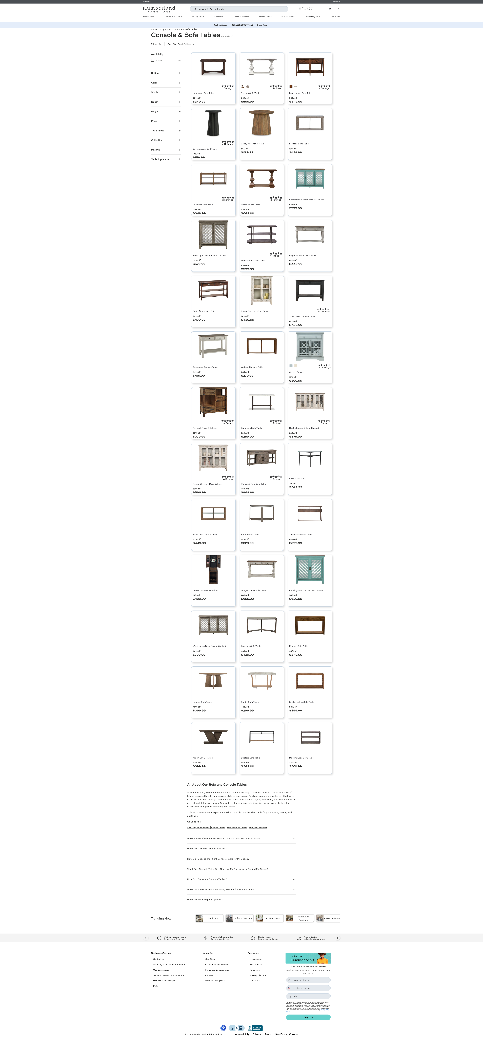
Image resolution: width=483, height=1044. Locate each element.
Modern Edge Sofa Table (301, 757)
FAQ (155, 986)
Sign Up (308, 1017)
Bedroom (218, 17)
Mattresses (148, 17)
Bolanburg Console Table (205, 366)
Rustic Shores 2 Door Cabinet (256, 311)
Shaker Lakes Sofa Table (301, 701)
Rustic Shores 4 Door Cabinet (207, 483)
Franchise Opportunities (217, 969)
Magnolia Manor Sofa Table (302, 255)
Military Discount (258, 975)
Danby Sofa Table (250, 701)
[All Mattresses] (259, 918)
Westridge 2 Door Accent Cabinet (209, 255)
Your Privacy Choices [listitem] (286, 1034)
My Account (256, 958)
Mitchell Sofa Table (298, 646)
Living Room (198, 17)
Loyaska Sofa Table (299, 143)
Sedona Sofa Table (250, 93)
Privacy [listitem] (257, 1034)
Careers (209, 975)
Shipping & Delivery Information (169, 964)
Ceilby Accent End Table (205, 148)
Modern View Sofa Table (253, 260)
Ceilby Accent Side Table (253, 143)
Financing (255, 969)
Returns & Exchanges (164, 980)
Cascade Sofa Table (251, 646)
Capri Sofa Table (297, 478)
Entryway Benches (258, 827)
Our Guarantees (161, 969)
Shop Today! (263, 24)
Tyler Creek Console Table (302, 316)
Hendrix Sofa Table (202, 701)
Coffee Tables (218, 827)
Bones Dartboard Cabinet (205, 590)
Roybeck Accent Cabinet (205, 427)
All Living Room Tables (198, 827)
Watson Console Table (252, 366)
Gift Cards (255, 980)
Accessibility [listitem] (242, 1034)
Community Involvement (217, 964)
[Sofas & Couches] (229, 918)
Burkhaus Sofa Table (251, 427)
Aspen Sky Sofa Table (204, 757)
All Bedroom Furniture (303, 918)
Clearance (335, 17)
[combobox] (239, 9)
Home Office (265, 17)
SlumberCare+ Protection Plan (168, 975)
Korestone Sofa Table (203, 93)
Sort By (172, 44)
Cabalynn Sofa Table (203, 204)
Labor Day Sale (312, 17)
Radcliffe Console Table (204, 311)
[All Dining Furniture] (320, 918)
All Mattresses (273, 918)
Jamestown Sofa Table (300, 534)
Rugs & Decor (288, 17)
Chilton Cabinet (297, 372)
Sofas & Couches (243, 918)
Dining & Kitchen (241, 17)
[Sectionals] (199, 918)
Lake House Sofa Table (300, 93)
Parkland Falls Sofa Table (253, 483)
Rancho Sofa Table (250, 204)
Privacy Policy (325, 1010)
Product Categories (215, 980)
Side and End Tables (237, 827)
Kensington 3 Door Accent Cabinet (306, 199)
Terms (288, 1011)
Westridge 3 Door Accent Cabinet (209, 646)
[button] (337, 8)
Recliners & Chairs (173, 17)
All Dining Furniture (333, 918)
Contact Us (158, 958)
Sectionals (213, 918)
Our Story (210, 958)
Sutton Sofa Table (250, 534)
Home (154, 29)
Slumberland (199, 1034)
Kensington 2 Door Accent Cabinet (306, 590)
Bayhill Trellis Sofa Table (205, 534)
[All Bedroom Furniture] (289, 918)
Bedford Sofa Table (250, 757)
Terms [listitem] (268, 1034)
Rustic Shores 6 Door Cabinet (304, 427)
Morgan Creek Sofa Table (253, 590)
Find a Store (256, 964)
